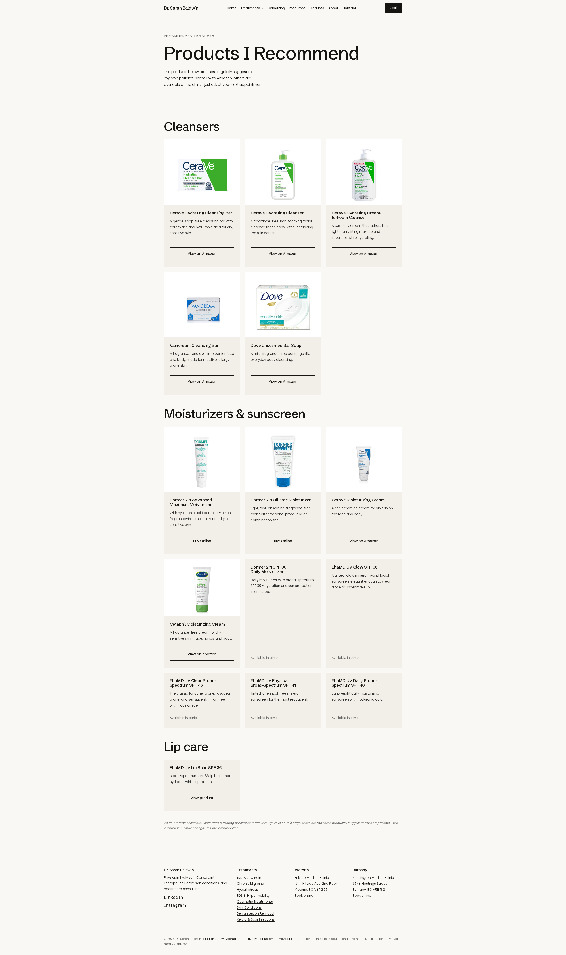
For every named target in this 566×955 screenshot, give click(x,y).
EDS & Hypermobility (253, 895)
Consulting (276, 8)
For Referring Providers (275, 939)
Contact (349, 8)
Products (317, 8)
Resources (297, 8)
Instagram (175, 905)
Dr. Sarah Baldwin (181, 8)
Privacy (252, 939)
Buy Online (202, 541)
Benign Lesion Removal (255, 913)
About (333, 8)
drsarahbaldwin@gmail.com (223, 939)
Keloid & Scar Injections (256, 919)
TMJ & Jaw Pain (249, 877)
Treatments (250, 8)
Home (232, 8)
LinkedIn (173, 897)
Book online (304, 895)
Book (394, 8)
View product (202, 798)
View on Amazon (202, 253)
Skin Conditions (249, 907)
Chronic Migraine (250, 883)
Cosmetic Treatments (255, 901)
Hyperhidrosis (248, 889)
